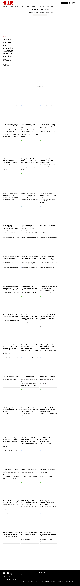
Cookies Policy (33, 579)
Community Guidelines (43, 579)
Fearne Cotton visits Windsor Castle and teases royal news (47, 226)
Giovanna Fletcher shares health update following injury (48, 287)
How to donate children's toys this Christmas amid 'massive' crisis (10, 125)
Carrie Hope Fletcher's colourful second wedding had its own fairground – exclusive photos (11, 226)
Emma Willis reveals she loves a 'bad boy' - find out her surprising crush (48, 439)
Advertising (19, 574)
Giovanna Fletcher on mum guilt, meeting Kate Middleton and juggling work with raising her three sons (11, 503)
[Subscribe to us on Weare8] (17, 579)
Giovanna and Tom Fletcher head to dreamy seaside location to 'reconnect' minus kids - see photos (48, 317)
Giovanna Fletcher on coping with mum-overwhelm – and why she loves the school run (29, 226)
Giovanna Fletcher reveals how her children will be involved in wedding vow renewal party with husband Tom (29, 317)
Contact (29, 572)
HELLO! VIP (52, 6)
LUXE (48, 6)
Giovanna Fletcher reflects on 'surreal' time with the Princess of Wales (29, 125)
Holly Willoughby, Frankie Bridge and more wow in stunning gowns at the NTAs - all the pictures (11, 472)
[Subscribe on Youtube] (11, 579)
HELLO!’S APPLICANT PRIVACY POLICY (64, 581)
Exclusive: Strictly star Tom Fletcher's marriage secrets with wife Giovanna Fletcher (29, 409)
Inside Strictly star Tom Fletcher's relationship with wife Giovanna (11, 409)
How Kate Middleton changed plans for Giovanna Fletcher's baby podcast (47, 471)
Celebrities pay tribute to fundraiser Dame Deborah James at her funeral (29, 288)
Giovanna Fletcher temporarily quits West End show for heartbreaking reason (29, 346)
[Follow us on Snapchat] (13, 579)
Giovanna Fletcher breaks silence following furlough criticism (11, 533)
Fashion (16, 6)
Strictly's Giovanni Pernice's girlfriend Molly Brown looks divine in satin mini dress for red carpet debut (29, 161)
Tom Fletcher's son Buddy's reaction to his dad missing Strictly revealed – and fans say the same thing (11, 440)
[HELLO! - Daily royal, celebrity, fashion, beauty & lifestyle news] (72, 3)
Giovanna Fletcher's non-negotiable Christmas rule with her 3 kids (8, 48)
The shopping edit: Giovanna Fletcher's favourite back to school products (47, 502)
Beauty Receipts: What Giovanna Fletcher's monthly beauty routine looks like (48, 160)
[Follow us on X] (7, 579)
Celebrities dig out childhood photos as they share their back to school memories (29, 502)
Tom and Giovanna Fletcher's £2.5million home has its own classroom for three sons (47, 378)
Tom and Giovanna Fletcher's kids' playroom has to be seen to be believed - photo (48, 409)
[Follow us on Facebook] (5, 579)
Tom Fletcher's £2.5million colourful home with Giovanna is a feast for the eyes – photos (29, 439)
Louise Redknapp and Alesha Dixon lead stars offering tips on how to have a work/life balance (11, 288)
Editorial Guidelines (50, 581)
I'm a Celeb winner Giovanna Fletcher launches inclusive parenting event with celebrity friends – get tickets (10, 347)
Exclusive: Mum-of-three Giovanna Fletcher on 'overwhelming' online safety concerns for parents (10, 161)
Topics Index (42, 574)
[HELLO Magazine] (8, 3)
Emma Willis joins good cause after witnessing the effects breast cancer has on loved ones (29, 534)
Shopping (42, 6)
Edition (50, 2)
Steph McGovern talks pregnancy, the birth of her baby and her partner (48, 534)
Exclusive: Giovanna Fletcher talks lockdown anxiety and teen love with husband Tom (29, 471)
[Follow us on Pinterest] (15, 579)
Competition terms (39, 581)
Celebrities (5, 6)
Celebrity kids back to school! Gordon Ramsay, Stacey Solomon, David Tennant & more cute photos (48, 194)
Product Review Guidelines (34, 582)
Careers (25, 582)
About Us (18, 572)
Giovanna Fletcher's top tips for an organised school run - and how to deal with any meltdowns (48, 258)
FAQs (28, 574)
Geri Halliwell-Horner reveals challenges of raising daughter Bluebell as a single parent (10, 193)
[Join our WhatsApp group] (19, 579)
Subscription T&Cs (43, 572)
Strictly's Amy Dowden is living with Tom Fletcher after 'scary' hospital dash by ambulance (11, 378)
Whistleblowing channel (56, 579)
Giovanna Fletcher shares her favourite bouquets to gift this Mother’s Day (47, 125)
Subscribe (65, 2)
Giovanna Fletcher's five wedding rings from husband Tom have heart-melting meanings (29, 258)
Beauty (28, 6)
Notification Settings (28, 581)
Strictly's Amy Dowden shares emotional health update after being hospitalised (47, 346)
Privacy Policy (67, 579)
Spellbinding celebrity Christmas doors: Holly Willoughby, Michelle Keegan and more (11, 258)
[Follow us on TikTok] (9, 579)
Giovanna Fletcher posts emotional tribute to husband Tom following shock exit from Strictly (29, 379)
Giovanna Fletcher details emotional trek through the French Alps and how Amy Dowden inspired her (28, 194)
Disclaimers (26, 579)
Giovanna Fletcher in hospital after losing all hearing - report (11, 315)
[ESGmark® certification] (11, 573)
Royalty (11, 6)
